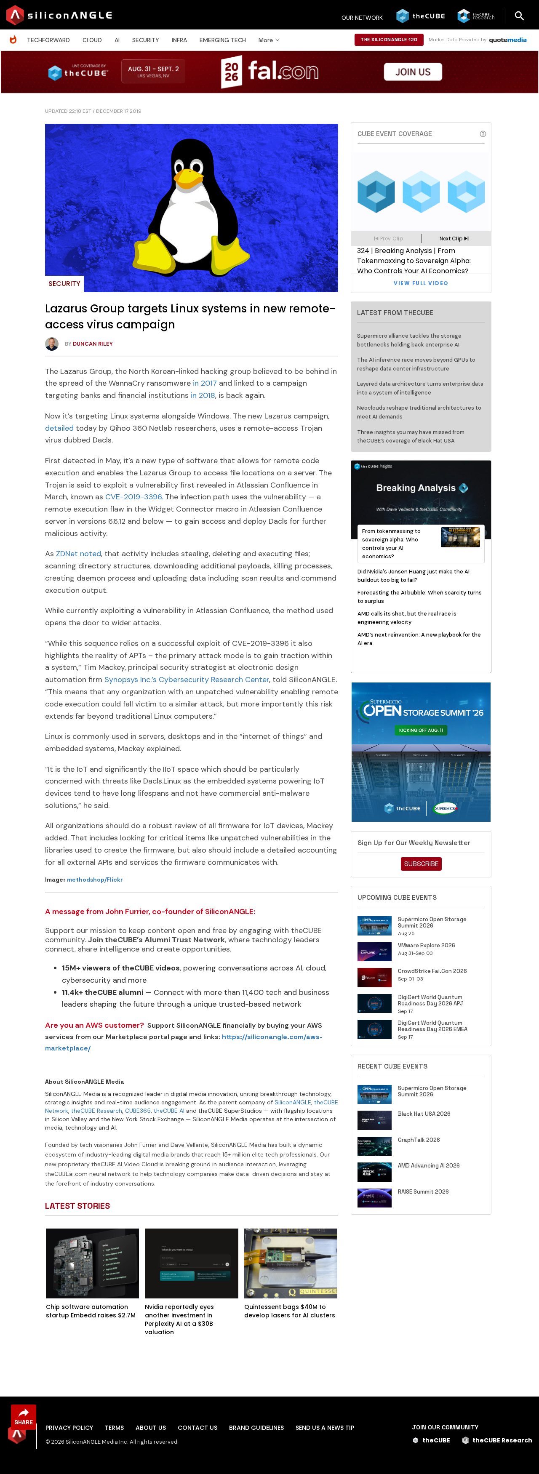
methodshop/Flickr (95, 879)
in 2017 (205, 383)
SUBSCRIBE (421, 863)
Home (15, 35)
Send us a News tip (325, 1427)
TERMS (114, 1427)
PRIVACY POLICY (69, 1427)
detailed (59, 428)
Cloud (92, 40)
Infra (179, 40)
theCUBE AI (169, 1110)
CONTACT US (197, 1427)
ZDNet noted (78, 554)
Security (145, 40)
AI (117, 40)
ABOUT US (151, 1427)
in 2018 (203, 395)
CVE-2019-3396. (134, 497)
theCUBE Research (96, 1110)
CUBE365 (138, 1110)
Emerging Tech (223, 40)
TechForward (48, 40)
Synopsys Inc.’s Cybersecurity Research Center (186, 679)
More (266, 40)
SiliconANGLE (293, 1102)
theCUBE (436, 1440)
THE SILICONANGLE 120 (389, 40)
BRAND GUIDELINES (256, 1427)
